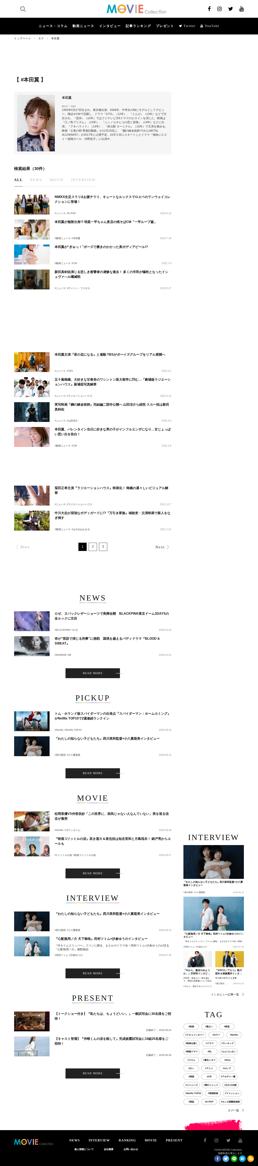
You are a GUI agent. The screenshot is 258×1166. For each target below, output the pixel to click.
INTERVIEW (99, 1140)
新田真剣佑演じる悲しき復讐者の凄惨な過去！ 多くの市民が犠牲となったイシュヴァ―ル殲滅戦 (111, 274)
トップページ (22, 38)
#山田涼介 (72, 421)
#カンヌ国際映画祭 (230, 1101)
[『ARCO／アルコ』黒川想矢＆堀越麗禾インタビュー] (229, 959)
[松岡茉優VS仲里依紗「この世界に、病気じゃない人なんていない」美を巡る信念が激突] (32, 821)
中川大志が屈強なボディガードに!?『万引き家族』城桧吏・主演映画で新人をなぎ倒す (113, 515)
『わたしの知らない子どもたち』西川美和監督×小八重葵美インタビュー (107, 738)
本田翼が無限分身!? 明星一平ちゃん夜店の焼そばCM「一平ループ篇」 (106, 222)
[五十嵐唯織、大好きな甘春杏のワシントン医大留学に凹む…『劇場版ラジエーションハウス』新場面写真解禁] (32, 387)
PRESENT (174, 1140)
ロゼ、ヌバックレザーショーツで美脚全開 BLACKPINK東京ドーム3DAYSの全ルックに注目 (112, 616)
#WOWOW (60, 655)
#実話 (191, 1101)
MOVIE (151, 1140)
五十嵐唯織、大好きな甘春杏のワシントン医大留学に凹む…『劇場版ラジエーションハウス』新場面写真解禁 (113, 382)
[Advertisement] (92, 58)
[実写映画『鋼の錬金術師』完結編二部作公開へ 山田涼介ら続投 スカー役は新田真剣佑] (32, 412)
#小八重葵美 (73, 755)
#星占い (209, 1026)
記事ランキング (138, 26)
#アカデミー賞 (228, 1076)
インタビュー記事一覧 (225, 994)
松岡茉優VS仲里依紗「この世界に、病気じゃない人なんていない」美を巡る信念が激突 (112, 816)
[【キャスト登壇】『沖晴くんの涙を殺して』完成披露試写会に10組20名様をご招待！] (32, 1046)
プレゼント (165, 26)
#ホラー (216, 1035)
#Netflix (59, 730)
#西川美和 (60, 755)
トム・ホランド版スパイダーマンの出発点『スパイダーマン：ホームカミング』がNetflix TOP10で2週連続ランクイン (113, 716)
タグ (41, 38)
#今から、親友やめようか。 (196, 986)
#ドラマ (210, 1043)
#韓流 (227, 1026)
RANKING (127, 1140)
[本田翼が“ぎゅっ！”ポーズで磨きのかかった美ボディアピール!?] (32, 254)
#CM (74, 263)
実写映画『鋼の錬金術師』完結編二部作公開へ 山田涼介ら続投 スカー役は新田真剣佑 (112, 407)
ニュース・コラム (53, 26)
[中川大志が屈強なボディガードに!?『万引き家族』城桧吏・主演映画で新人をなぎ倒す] (32, 521)
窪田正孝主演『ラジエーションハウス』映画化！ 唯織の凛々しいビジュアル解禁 (111, 490)
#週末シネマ (209, 1060)
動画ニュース (83, 26)
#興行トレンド (211, 1085)
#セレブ (227, 1068)
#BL (210, 1051)
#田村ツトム (61, 955)
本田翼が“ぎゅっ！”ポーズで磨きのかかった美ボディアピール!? (101, 247)
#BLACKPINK (63, 630)
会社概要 (108, 1149)
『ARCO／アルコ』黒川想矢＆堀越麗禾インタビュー (228, 972)
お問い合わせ (131, 1149)
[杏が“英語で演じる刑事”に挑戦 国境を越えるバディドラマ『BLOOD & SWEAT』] (32, 646)
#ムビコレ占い (229, 1051)
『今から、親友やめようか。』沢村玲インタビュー (196, 972)
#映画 (191, 1026)
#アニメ (209, 1068)
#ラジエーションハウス (79, 396)
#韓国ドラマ (191, 1051)
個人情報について (84, 1149)
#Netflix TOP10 (73, 730)
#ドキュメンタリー (194, 1035)
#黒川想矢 (220, 983)
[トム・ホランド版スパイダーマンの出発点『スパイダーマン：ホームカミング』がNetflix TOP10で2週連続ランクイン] (32, 721)
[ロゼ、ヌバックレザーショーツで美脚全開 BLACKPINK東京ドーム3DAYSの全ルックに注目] (32, 621)
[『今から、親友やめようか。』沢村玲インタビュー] (197, 959)
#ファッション (232, 1093)
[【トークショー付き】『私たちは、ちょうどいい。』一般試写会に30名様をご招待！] (32, 1021)
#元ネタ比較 (230, 1085)
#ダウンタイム (72, 830)
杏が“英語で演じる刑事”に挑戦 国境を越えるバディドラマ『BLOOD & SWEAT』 (107, 641)
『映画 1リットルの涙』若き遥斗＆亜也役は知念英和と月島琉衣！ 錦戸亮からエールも (113, 841)
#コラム (191, 1060)
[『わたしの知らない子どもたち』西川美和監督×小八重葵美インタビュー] (32, 746)
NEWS (74, 1140)
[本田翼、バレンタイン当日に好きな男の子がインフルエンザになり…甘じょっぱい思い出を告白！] (32, 437)
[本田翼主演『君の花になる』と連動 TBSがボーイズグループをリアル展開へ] (32, 362)
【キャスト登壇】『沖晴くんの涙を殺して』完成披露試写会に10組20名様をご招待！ (111, 1041)
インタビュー (110, 26)
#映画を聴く (191, 1043)
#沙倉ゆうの (76, 955)
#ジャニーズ (191, 1085)
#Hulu (227, 1060)
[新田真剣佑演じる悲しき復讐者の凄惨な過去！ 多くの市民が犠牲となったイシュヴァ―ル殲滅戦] (32, 279)
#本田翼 (76, 238)
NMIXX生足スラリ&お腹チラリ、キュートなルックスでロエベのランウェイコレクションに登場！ (113, 199)
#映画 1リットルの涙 (84, 855)
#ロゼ (75, 630)
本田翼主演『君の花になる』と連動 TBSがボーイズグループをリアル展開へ (110, 354)
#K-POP (71, 213)
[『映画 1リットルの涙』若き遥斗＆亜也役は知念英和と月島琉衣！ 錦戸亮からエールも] (32, 846)
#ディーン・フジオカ (78, 288)
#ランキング (228, 1043)
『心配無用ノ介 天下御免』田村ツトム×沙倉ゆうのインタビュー (101, 938)
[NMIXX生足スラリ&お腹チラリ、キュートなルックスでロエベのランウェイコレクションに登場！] (32, 204)
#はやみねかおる (81, 529)
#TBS (70, 371)
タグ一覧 (233, 1110)
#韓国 (191, 1076)
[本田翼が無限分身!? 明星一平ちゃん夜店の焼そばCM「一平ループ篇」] (32, 229)
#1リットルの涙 (63, 855)
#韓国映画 (213, 1093)
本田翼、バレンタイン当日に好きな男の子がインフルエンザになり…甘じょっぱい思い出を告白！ (113, 432)
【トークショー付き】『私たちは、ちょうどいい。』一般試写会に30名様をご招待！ (113, 1016)
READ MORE (93, 673)
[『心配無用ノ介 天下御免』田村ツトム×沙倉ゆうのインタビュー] (32, 946)
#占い (191, 1068)
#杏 (69, 655)
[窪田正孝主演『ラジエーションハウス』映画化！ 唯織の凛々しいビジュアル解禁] (32, 496)
